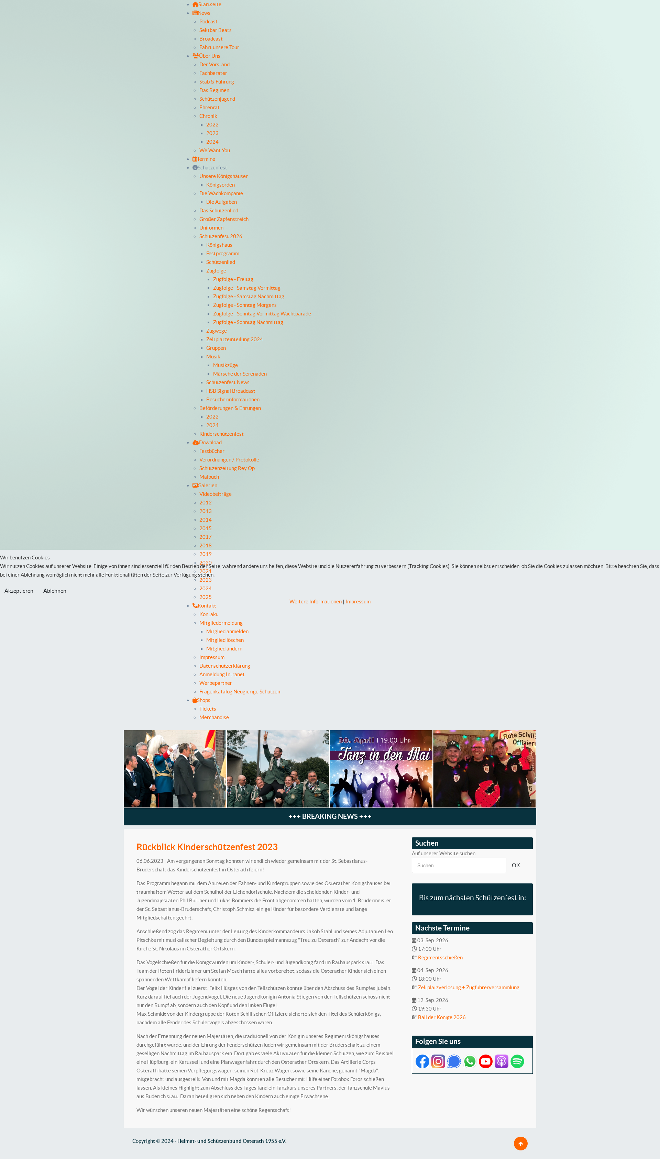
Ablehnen (54, 591)
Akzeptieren (18, 591)
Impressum (358, 601)
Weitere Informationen (315, 601)
